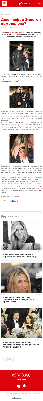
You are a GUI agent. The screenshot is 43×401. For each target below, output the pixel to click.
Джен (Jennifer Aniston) (16, 32)
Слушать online (26, 3)
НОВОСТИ (8, 14)
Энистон (39, 111)
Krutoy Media (37, 393)
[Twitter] (15, 200)
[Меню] (39, 3)
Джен (28, 116)
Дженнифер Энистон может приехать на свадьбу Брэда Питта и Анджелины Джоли (21, 345)
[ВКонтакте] (13, 200)
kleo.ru (16, 196)
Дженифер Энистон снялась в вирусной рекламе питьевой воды (20, 256)
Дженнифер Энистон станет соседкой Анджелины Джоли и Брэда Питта (18, 300)
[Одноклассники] (17, 200)
